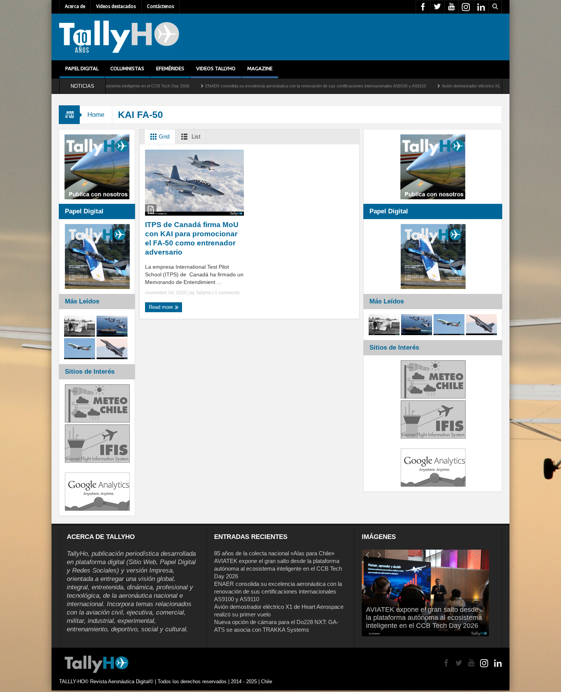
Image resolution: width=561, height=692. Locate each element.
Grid (163, 136)
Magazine (259, 68)
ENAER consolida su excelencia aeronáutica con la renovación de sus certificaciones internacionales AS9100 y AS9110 (273, 86)
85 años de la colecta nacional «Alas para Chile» (274, 553)
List (195, 136)
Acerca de (75, 6)
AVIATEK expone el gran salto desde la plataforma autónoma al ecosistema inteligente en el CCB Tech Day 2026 (278, 568)
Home (95, 114)
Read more (161, 307)
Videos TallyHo (215, 68)
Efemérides (170, 68)
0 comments (226, 292)
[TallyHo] (119, 37)
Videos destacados (116, 6)
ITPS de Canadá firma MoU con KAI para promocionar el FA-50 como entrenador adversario (192, 238)
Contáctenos (160, 6)
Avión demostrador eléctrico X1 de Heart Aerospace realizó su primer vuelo (469, 86)
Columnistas (127, 68)
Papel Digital (81, 68)
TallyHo (203, 292)
